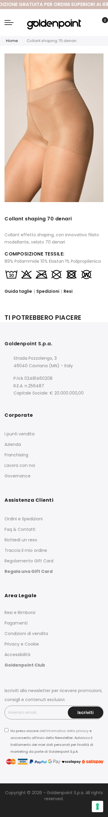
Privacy (12, 644)
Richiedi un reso (20, 540)
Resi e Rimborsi (19, 613)
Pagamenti (16, 623)
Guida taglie (18, 291)
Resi (68, 291)
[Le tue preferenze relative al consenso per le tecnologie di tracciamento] (97, 806)
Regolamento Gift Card (28, 561)
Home (12, 41)
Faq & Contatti (19, 529)
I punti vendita (19, 434)
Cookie (32, 644)
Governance (17, 476)
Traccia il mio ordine (25, 550)
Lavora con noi (19, 465)
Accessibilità (17, 655)
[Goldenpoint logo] (54, 22)
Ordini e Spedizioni (23, 519)
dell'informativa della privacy (63, 730)
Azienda (12, 444)
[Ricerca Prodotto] (91, 23)
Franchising (16, 455)
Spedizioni (47, 291)
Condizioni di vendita (26, 634)
